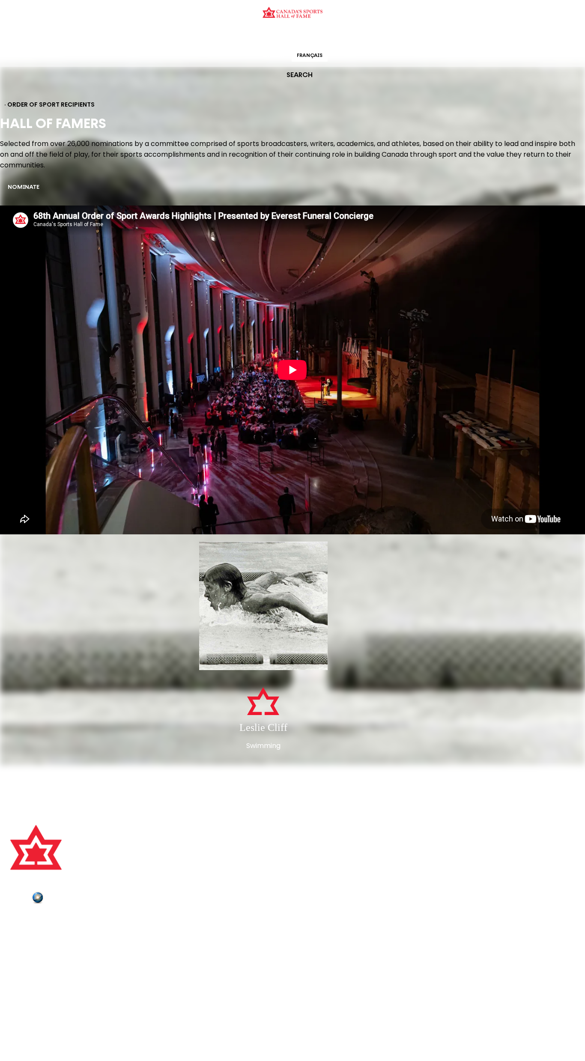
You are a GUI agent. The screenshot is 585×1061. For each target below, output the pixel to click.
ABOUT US (26, 921)
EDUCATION (259, 36)
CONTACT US (30, 933)
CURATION (224, 36)
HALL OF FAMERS (353, 36)
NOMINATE (23, 187)
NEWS (20, 957)
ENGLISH (274, 55)
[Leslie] (263, 607)
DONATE (23, 969)
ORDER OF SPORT (304, 36)
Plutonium (62, 899)
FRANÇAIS (309, 55)
